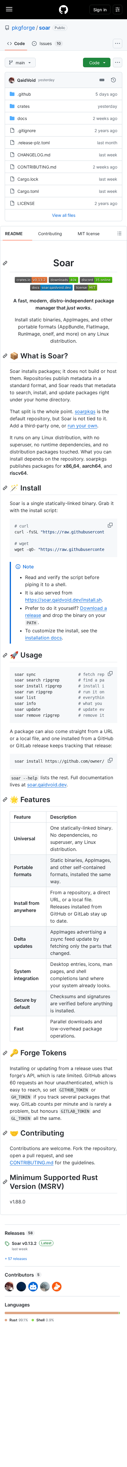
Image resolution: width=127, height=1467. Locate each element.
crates (23, 106)
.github (24, 94)
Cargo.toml (28, 191)
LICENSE (26, 203)
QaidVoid (26, 80)
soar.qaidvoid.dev (46, 785)
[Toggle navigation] (9, 9)
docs (22, 118)
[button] (111, 525)
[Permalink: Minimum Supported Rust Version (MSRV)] (5, 1182)
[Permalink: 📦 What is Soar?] (5, 356)
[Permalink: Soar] (5, 263)
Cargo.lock (27, 179)
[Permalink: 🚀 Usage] (5, 655)
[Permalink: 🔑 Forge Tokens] (5, 1053)
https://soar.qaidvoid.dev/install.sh (63, 600)
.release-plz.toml (33, 142)
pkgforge (23, 28)
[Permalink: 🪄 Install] (5, 488)
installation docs (43, 638)
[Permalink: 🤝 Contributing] (5, 1133)
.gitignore (26, 130)
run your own (82, 426)
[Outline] (119, 233)
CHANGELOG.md (34, 154)
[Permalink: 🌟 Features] (5, 800)
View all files (63, 215)
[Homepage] (63, 9)
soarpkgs (85, 411)
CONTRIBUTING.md (36, 166)
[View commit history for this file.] (113, 80)
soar (44, 28)
